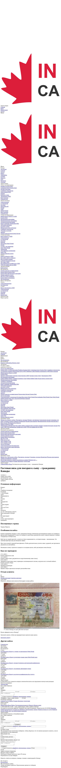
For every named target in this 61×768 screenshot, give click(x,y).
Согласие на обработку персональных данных (25, 709)
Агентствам (27, 461)
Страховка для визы (35, 457)
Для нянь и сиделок (6, 392)
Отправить (3, 698)
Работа (13, 705)
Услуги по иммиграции (7, 368)
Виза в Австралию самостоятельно (10, 447)
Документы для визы (21, 420)
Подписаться (4, 762)
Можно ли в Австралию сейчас (9, 457)
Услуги (7, 461)
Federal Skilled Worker (6, 378)
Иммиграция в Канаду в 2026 (9, 373)
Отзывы (15, 461)
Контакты (20, 461)
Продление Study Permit (7, 407)
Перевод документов (33, 420)
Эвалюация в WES (46, 375)
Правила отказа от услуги (45, 709)
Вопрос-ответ (37, 705)
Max (7, 684)
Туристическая (5, 401)
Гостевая (3, 404)
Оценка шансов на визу (7, 253)
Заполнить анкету (5, 637)
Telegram (3, 684)
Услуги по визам (5, 395)
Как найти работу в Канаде (23, 425)
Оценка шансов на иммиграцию (9, 394)
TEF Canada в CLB (6, 441)
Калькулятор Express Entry (8, 432)
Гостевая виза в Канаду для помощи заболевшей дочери (16, 668)
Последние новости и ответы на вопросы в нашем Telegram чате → (19, 460)
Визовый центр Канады (14, 423)
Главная (3, 461)
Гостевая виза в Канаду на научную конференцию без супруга (17, 674)
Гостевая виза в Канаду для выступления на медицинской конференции (20, 663)
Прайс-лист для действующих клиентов (16, 711)
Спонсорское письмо (45, 420)
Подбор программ (5, 578)
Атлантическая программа (8, 383)
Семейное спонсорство (7, 390)
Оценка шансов (5, 233)
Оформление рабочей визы (8, 425)
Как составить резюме (37, 425)
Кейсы (11, 461)
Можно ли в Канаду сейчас (8, 420)
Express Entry (4, 374)
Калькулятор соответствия (45, 378)
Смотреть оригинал (16, 578)
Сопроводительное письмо (50, 425)
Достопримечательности (22, 705)
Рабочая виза (4, 268)
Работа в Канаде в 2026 (7, 424)
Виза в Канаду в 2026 (6, 400)
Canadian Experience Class (19, 378)
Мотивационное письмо (44, 421)
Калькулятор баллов (14, 233)
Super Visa (3, 415)
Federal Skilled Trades (32, 378)
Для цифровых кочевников (8, 414)
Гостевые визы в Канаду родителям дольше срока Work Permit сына (19, 657)
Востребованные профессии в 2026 (16, 427)
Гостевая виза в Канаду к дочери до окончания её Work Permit (17, 651)
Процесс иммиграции (6, 375)
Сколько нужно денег (35, 375)
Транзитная (4, 413)
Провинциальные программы (9, 380)
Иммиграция (4, 705)
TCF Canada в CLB (6, 442)
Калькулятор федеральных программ (11, 434)
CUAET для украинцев (7, 410)
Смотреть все (4, 199)
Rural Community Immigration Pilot (10, 384)
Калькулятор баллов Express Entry (28, 394)
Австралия (3, 169)
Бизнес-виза (4, 454)
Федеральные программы (7, 377)
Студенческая (4, 403)
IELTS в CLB (4, 438)
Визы (9, 705)
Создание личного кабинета (11, 421)
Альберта (3, 381)
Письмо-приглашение (31, 421)
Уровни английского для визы (9, 458)
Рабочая (3, 405)
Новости (31, 705)
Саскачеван (9, 381)
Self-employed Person (6, 386)
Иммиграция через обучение (8, 388)
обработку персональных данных (22, 696)
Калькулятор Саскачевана (8, 437)
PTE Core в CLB (5, 440)
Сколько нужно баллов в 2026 (21, 375)
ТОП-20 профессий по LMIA (35, 427)
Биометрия (22, 421)
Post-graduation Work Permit (8, 408)
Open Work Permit (5, 411)
